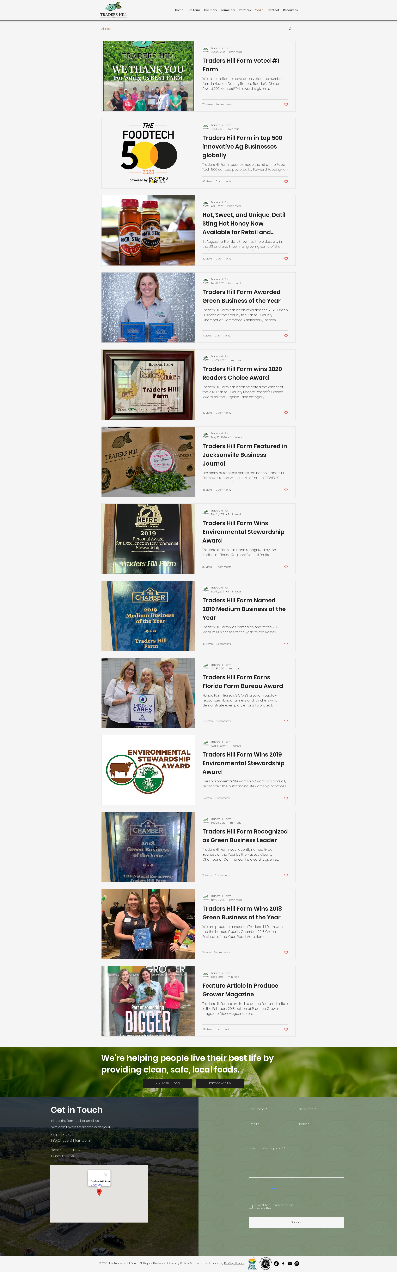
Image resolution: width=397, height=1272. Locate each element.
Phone (302, 1123)
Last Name (306, 1109)
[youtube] (290, 1263)
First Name (257, 1109)
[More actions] (287, 50)
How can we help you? (266, 1148)
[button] (290, 29)
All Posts (107, 28)
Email (253, 1123)
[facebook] (283, 1263)
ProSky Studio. (234, 1263)
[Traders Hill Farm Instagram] (296, 1263)
